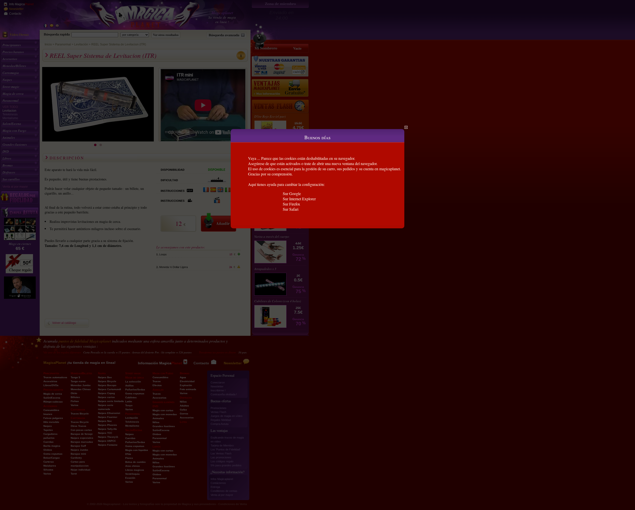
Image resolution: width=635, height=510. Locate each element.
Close (406, 127)
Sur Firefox (291, 203)
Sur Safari (290, 209)
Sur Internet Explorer (299, 198)
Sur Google (292, 193)
